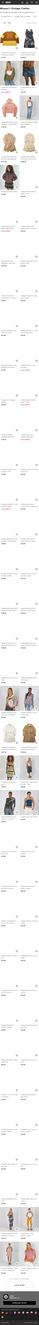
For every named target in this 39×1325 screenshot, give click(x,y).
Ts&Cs (36, 1322)
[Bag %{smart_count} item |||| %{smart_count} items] (36, 2)
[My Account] (27, 2)
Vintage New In (6, 16)
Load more (19, 1285)
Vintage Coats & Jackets (22, 16)
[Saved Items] (32, 2)
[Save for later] (17, 48)
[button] (2, 1313)
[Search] (22, 2)
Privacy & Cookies (28, 1322)
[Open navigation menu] (2, 2)
